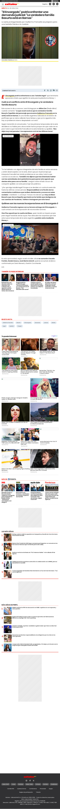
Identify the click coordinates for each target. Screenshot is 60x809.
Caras (13, 784)
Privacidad (43, 788)
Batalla (53, 322)
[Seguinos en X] (57, 4)
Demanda (37, 322)
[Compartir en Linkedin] (54, 90)
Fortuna (38, 784)
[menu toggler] (3, 4)
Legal (4, 326)
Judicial (46, 322)
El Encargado (27, 322)
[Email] (57, 91)
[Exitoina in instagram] (50, 4)
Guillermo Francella (45, 113)
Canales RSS (10, 788)
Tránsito (38, 792)
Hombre (45, 784)
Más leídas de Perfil (10, 605)
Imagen (20, 326)
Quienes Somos (21, 788)
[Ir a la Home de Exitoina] (12, 4)
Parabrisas (54, 784)
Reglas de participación (26, 792)
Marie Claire (29, 784)
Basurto (19, 322)
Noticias (20, 784)
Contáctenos (33, 788)
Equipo (51, 788)
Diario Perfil (5, 784)
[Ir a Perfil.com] (54, 1)
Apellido (12, 326)
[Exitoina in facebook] (53, 4)
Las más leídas (8, 531)
